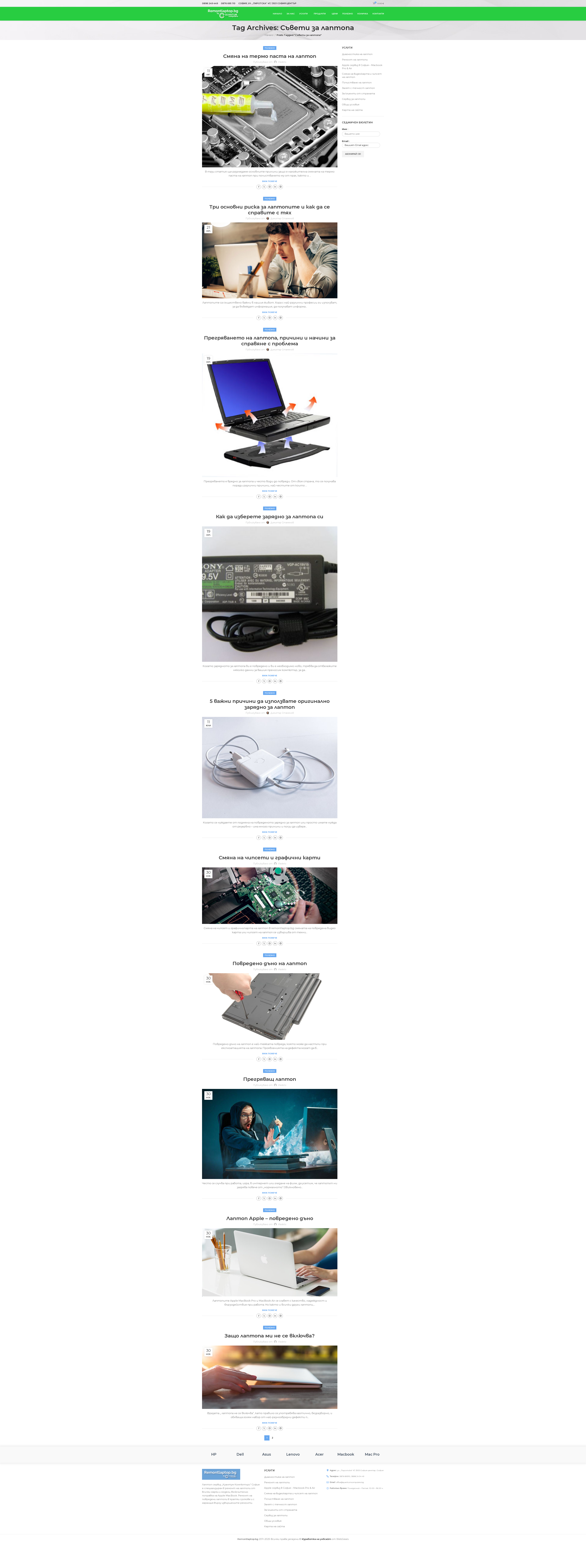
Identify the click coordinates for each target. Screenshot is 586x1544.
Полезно (270, 48)
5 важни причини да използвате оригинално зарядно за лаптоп (270, 704)
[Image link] (221, 1474)
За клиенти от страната (358, 93)
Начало (269, 35)
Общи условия (350, 104)
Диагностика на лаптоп (357, 54)
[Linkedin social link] (275, 187)
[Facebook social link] (258, 187)
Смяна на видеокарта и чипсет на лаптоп (362, 75)
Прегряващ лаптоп (269, 1079)
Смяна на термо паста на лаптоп (269, 56)
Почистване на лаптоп (357, 82)
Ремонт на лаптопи (355, 59)
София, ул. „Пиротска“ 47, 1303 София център (267, 3)
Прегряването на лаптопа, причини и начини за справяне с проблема (269, 341)
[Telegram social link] (280, 187)
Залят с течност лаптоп (358, 88)
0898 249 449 (210, 3)
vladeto (282, 62)
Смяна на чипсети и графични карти (269, 858)
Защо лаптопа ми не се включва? (270, 1336)
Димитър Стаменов (282, 218)
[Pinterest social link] (269, 187)
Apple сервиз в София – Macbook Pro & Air (362, 67)
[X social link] (264, 187)
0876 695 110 (228, 3)
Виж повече (269, 181)
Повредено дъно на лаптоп (270, 963)
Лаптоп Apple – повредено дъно (269, 1218)
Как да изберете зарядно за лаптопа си (269, 517)
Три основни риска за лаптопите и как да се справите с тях (269, 210)
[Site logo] (223, 13)
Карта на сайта (352, 110)
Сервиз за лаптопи (353, 99)
